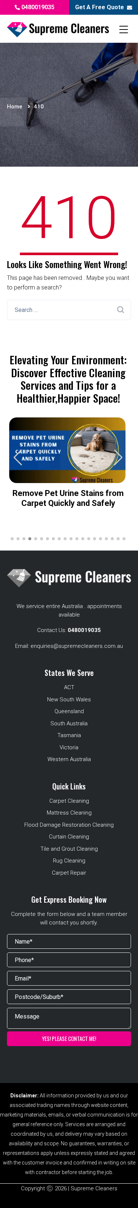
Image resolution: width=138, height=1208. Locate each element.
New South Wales (69, 699)
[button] (118, 457)
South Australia (69, 723)
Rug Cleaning (69, 860)
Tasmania (69, 735)
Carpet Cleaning (69, 801)
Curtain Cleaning (69, 836)
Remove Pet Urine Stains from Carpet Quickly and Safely (68, 498)
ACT (69, 687)
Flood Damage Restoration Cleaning (69, 825)
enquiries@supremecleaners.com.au (77, 646)
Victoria (69, 747)
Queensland (69, 711)
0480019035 (37, 7)
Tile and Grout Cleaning (69, 849)
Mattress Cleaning (69, 812)
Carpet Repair (69, 872)
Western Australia (69, 759)
